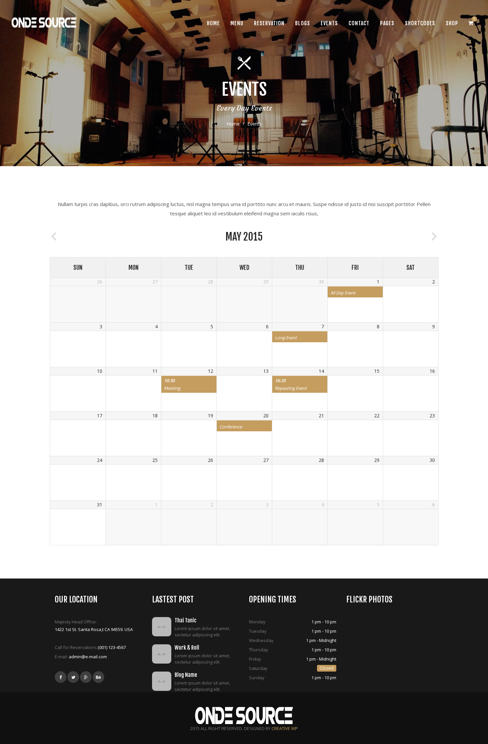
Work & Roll (187, 647)
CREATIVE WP (285, 728)
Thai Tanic (186, 620)
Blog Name (186, 675)
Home (233, 124)
